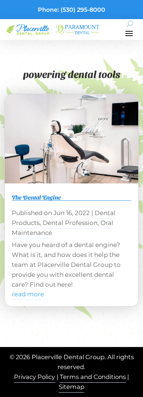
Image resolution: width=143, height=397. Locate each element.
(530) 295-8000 (82, 9)
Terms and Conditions (93, 376)
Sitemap (71, 386)
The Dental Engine (36, 197)
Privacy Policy (34, 376)
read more (28, 294)
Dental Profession (70, 222)
